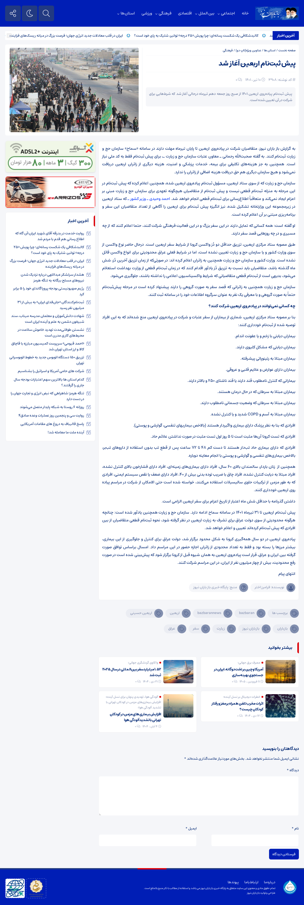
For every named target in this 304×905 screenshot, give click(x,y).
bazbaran (246, 613)
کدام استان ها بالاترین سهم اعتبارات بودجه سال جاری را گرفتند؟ (49, 382)
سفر (196, 628)
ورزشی (147, 13)
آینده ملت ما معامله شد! (66, 432)
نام (295, 828)
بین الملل (206, 13)
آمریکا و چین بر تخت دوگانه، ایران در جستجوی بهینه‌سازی (238, 672)
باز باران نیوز (253, 893)
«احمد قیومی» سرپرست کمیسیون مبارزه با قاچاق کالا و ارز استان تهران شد (47, 346)
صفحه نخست (287, 50)
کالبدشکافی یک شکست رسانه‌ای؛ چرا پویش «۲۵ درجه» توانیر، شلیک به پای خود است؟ (211, 35)
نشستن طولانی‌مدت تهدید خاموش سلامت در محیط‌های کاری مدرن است (51, 333)
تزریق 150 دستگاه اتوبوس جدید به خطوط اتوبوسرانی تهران (46, 360)
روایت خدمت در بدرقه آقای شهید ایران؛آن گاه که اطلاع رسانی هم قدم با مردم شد (49, 236)
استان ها (128, 13)
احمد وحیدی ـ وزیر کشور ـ (149, 198)
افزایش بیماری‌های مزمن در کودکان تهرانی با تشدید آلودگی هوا (135, 717)
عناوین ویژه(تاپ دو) (248, 50)
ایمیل (191, 828)
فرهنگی (165, 13)
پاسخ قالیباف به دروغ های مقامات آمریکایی (52, 424)
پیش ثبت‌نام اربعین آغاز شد (257, 64)
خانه (245, 13)
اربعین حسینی (141, 613)
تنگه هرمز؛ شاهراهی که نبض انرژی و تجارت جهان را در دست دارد (47, 396)
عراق (171, 628)
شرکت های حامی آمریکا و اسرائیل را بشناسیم (51, 371)
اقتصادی (185, 13)
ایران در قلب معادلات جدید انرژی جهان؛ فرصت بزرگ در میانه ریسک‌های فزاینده (81, 35)
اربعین (175, 613)
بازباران (282, 628)
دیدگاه (293, 770)
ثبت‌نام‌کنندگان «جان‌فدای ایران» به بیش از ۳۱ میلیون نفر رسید (50, 305)
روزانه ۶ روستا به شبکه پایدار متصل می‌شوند (52, 407)
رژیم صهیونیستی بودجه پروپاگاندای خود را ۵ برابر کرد (48, 291)
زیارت (221, 628)
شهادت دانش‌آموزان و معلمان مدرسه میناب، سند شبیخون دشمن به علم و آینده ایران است (47, 319)
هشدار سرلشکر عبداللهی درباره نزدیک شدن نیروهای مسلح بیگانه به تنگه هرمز (52, 277)
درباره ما (269, 882)
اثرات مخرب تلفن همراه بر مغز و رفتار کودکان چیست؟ (237, 706)
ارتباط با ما (251, 882)
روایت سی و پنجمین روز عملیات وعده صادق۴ (51, 415)
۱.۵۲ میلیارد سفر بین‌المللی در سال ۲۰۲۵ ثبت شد (131, 672)
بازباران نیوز (251, 628)
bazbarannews (209, 613)
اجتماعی (228, 13)
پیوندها (233, 882)
